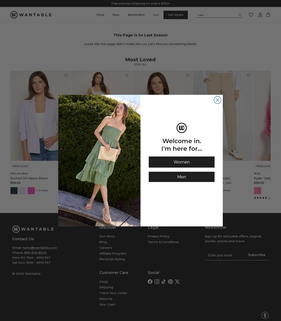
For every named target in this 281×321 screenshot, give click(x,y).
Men (181, 176)
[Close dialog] (217, 100)
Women (182, 162)
